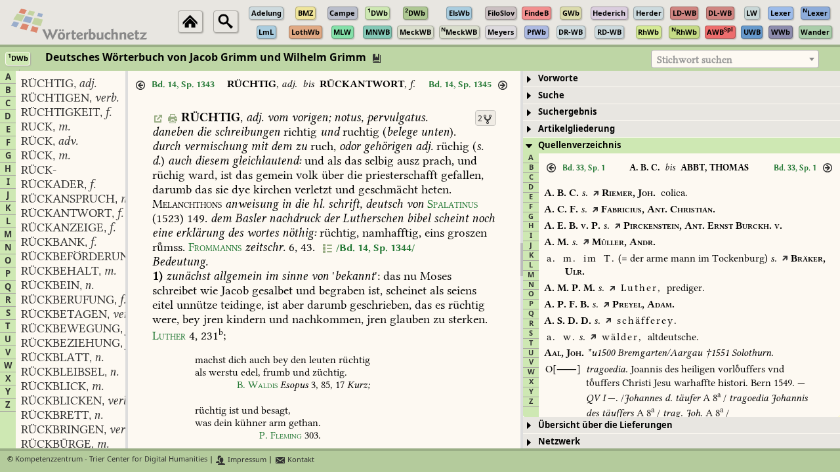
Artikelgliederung (576, 129)
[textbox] (735, 59)
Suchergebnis (567, 112)
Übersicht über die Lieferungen (605, 425)
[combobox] (735, 59)
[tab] (681, 79)
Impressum (246, 460)
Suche (551, 95)
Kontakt (299, 460)
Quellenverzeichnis (579, 145)
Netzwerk (559, 441)
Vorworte (558, 78)
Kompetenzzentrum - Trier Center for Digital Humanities (111, 460)
